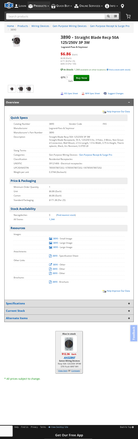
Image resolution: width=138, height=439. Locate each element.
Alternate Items (16, 318)
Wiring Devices (40, 26)
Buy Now (81, 78)
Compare (75, 370)
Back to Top (126, 427)
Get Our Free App (69, 435)
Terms (43, 427)
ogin (22, 6)
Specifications (15, 303)
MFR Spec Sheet (92, 93)
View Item (62, 370)
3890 (55, 238)
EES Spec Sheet (71, 93)
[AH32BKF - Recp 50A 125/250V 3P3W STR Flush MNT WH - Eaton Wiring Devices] (69, 343)
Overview (12, 102)
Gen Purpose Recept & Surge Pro (109, 26)
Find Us (24, 427)
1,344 (52, 219)
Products (22, 26)
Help (16, 427)
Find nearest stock (66, 215)
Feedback (134, 333)
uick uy (63, 6)
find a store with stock (119, 69)
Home (10, 26)
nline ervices (90, 6)
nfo (113, 6)
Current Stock (15, 310)
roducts (40, 6)
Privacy (34, 427)
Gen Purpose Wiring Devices (70, 26)
